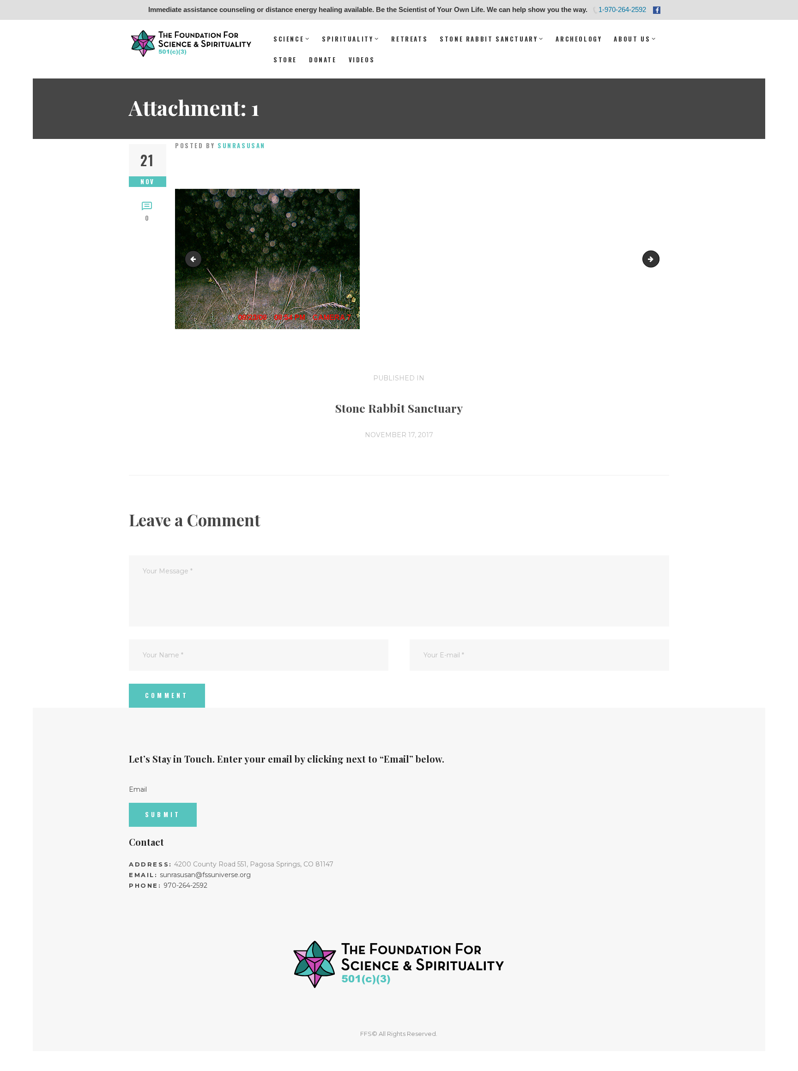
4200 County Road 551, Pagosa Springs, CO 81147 (253, 864)
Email (138, 789)
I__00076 (656, 258)
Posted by (220, 145)
